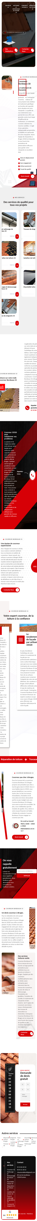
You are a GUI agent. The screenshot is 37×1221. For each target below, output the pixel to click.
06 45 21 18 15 (10, 1101)
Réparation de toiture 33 (32, 7)
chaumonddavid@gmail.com (26, 1172)
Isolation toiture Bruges (12, 1144)
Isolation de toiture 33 (24, 258)
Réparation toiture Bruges (5, 1139)
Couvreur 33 (11, 1170)
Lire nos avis (10, 1217)
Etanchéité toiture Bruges (26, 1139)
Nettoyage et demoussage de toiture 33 (16, 9)
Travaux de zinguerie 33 (24, 229)
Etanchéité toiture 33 (23, 287)
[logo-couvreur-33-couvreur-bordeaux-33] (4, 1165)
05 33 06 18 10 (10, 1085)
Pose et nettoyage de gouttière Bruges (19, 1142)
